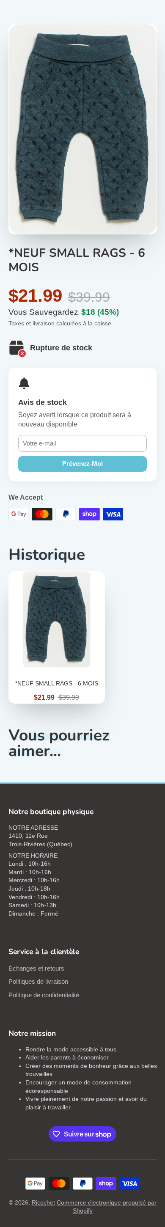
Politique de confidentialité (43, 995)
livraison (44, 323)
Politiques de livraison (38, 981)
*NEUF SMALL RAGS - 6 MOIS (56, 637)
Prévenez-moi (82, 463)
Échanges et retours (36, 968)
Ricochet (43, 1202)
